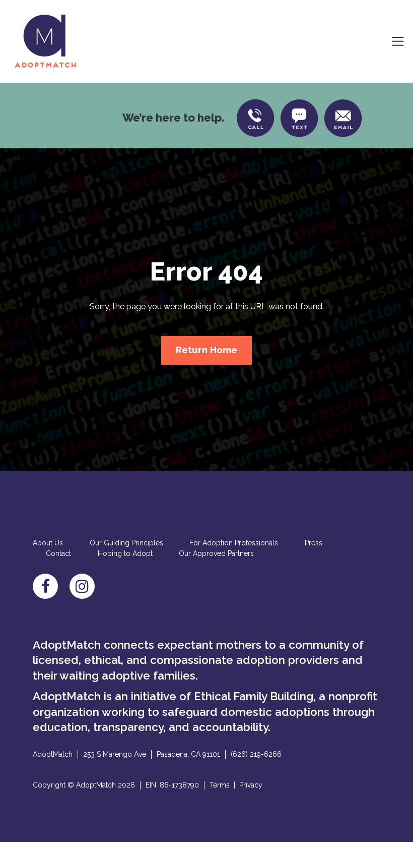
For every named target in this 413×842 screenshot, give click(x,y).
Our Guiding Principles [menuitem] (126, 543)
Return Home (206, 349)
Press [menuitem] (313, 543)
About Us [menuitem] (48, 543)
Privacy (250, 785)
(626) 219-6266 (256, 754)
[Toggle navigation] (397, 41)
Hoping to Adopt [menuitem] (125, 553)
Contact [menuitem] (58, 553)
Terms (220, 785)
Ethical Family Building (253, 696)
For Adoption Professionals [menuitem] (233, 543)
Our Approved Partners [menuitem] (216, 553)
